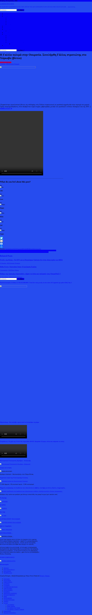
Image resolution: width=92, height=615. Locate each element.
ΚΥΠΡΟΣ (10, 19)
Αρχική (6, 13)
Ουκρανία (19, 249)
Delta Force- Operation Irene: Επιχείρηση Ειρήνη (18, 267)
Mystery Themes (44, 576)
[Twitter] (46, 238)
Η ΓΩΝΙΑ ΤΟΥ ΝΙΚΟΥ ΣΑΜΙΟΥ (17, 40)
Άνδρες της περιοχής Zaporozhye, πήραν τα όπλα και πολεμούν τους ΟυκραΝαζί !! (30, 274)
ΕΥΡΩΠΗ (10, 23)
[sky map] (3, 515)
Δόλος (11, 249)
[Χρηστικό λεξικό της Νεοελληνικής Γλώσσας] (14, 481)
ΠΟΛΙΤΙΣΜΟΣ (11, 37)
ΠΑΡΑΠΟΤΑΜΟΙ (16, 44)
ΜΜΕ (5, 596)
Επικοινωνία (7, 611)
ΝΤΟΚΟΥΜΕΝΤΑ (5, 62)
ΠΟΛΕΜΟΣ (26, 249)
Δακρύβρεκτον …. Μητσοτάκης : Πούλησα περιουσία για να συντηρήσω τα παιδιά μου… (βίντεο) (28, 250)
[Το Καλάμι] (4, 501)
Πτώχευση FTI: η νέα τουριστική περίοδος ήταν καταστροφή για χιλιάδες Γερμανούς (24, 252)
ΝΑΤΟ (15, 249)
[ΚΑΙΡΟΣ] (3, 508)
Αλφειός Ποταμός (14, 64)
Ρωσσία (32, 249)
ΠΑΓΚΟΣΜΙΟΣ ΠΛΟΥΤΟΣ (15, 31)
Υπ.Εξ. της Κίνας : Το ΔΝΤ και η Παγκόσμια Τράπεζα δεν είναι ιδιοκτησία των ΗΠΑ (31, 260)
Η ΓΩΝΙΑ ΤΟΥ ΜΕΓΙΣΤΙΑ (15, 39)
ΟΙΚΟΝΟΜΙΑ (8, 29)
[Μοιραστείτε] (46, 246)
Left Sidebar (10, 604)
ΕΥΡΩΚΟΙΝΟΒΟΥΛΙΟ (14, 24)
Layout (6, 603)
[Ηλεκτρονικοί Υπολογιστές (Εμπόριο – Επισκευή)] (15, 464)
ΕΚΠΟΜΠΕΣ (8, 598)
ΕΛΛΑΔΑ (7, 26)
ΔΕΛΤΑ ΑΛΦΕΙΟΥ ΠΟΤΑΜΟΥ (16, 42)
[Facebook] (46, 243)
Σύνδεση (6, 568)
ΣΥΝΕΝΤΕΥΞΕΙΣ (9, 600)
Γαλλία (7, 249)
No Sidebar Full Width (13, 608)
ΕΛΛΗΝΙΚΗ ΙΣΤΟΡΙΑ (14, 36)
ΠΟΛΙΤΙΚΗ (7, 15)
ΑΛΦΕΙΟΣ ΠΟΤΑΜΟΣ (7, 4)
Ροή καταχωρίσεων (9, 569)
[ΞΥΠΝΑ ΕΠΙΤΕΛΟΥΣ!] (7, 561)
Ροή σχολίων (7, 571)
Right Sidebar (11, 606)
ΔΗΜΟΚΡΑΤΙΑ (12, 18)
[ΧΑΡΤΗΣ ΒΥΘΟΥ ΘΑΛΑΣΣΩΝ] (10, 522)
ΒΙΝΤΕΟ (6, 32)
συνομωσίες (37, 249)
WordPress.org (8, 573)
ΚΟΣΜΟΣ (7, 16)
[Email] (46, 241)
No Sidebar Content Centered (15, 609)
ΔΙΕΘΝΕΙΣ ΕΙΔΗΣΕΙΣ (10, 27)
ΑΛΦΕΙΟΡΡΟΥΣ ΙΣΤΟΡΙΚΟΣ (12, 34)
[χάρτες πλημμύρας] (6, 529)
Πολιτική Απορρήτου (10, 612)
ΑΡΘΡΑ (6, 601)
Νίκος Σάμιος (15, 270)
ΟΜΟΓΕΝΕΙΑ (11, 21)
